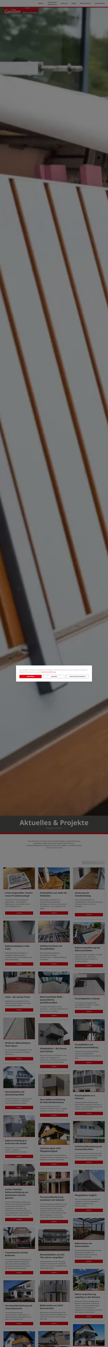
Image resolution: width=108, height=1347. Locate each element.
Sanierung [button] (64, 3)
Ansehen (19, 913)
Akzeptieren (30, 676)
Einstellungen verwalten (77, 676)
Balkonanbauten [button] (85, 3)
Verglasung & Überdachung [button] (52, 3)
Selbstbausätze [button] (100, 3)
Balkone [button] (41, 3)
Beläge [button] (74, 3)
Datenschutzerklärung (48, 672)
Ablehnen (54, 676)
